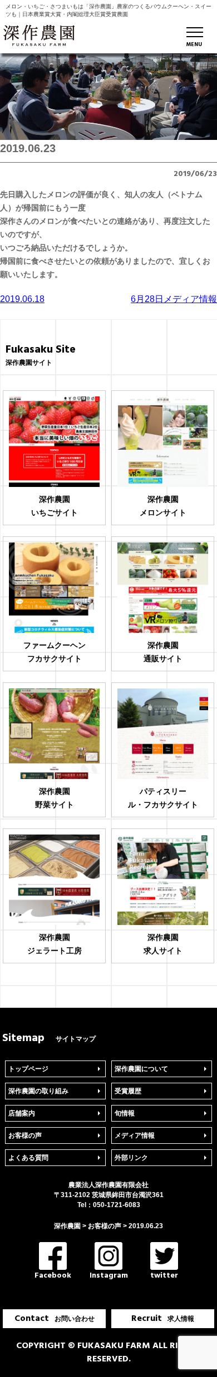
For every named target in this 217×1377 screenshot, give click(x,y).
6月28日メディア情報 (174, 299)
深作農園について (141, 1069)
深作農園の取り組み (38, 1091)
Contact (54, 1318)
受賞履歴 (128, 1091)
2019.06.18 (22, 299)
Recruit (162, 1318)
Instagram (109, 1275)
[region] (108, 96)
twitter (164, 1275)
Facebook (52, 1275)
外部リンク (131, 1158)
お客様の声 (25, 1135)
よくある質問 (28, 1158)
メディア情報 (135, 1135)
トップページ (28, 1069)
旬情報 (125, 1113)
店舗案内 (21, 1113)
